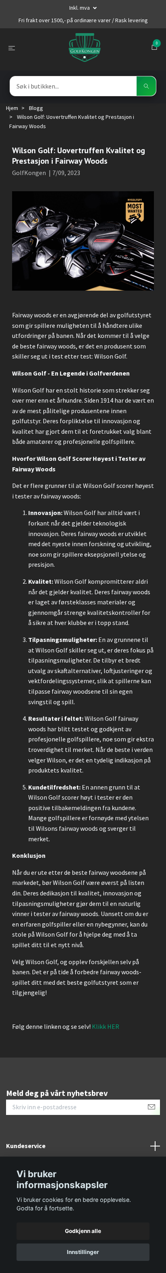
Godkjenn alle (83, 1231)
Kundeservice (26, 1146)
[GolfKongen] (84, 48)
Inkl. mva (80, 7)
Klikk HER (105, 1026)
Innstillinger (83, 1252)
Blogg (36, 108)
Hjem (12, 108)
